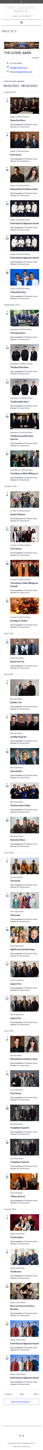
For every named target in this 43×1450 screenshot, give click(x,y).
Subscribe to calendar (20, 1402)
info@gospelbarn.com (18, 67)
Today (21, 1394)
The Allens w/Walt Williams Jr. (24, 473)
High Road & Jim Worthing (22, 949)
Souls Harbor (16, 771)
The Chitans (15, 548)
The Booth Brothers (19, 367)
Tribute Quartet (17, 1196)
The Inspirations (17, 333)
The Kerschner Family (20, 805)
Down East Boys (17, 120)
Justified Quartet (18, 736)
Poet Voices (15, 154)
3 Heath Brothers (18, 292)
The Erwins (15, 915)
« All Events (35, 58)
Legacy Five (15, 983)
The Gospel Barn (21, 9)
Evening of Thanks (19, 620)
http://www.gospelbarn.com (21, 71)
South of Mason (17, 514)
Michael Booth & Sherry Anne (23, 189)
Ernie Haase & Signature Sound (24, 223)
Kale (14, 1446)
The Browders (16, 1237)
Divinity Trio (16, 702)
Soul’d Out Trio (17, 661)
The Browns (15, 1271)
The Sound (15, 880)
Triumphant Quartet (19, 1127)
